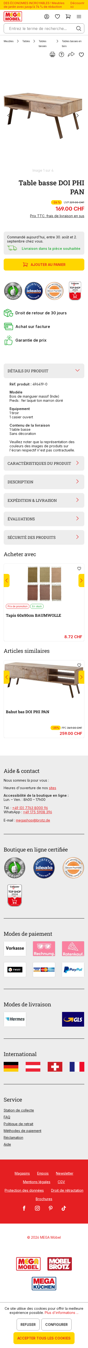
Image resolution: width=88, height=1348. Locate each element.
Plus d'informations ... (61, 1313)
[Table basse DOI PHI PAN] (43, 116)
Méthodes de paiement (22, 1131)
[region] (44, 118)
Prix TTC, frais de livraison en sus (57, 216)
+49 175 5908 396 (37, 812)
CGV (61, 1182)
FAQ (7, 1117)
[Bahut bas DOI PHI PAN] (44, 680)
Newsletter (64, 1173)
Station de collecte (19, 1110)
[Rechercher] (79, 28)
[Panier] (68, 16)
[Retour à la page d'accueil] (13, 16)
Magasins (22, 1173)
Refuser (28, 1324)
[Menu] (79, 16)
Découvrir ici (77, 5)
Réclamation (13, 1137)
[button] (44, 313)
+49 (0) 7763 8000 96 (30, 808)
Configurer (56, 1324)
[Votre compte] (46, 16)
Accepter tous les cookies (44, 1338)
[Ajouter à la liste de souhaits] (81, 55)
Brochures (44, 1199)
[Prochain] (77, 116)
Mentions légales (36, 1182)
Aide (7, 1144)
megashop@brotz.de (33, 820)
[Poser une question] (61, 55)
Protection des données (24, 1190)
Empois (43, 1173)
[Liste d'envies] (57, 16)
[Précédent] (8, 116)
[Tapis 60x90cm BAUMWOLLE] (44, 583)
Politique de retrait (18, 1124)
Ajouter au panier (48, 264)
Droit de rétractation (67, 1190)
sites (52, 788)
